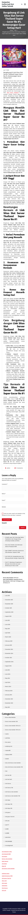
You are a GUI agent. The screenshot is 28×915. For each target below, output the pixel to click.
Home (11, 30)
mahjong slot (8, 746)
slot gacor (7, 812)
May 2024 (7, 678)
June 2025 (7, 624)
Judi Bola (7, 738)
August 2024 (8, 666)
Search (4, 523)
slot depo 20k (8, 808)
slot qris (7, 820)
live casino (8, 742)
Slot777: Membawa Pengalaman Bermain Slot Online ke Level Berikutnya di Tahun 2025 (13, 564)
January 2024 (8, 694)
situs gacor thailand (13, 92)
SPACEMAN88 (8, 841)
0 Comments (19, 468)
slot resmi (4, 883)
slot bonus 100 (9, 787)
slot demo (4, 856)
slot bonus (8, 783)
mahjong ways (5, 873)
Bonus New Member (10, 717)
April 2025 (7, 632)
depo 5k (4, 866)
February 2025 (8, 641)
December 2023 (9, 699)
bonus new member (7, 859)
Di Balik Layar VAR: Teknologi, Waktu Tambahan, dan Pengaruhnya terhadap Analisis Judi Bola (14, 539)
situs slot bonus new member (13, 763)
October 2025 (8, 608)
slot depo (7, 800)
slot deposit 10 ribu (7, 851)
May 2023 (7, 707)
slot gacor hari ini (9, 816)
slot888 (7, 833)
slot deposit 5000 (6, 854)
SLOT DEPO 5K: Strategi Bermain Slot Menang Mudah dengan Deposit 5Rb (14, 557)
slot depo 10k (8, 804)
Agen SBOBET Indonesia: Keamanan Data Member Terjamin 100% (14, 551)
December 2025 (9, 599)
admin (8, 468)
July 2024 (7, 670)
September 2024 (9, 661)
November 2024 (9, 653)
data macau (5, 861)
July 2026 (7, 595)
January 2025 (8, 645)
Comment (5, 484)
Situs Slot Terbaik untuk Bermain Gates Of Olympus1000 (13, 545)
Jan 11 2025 (6, 70)
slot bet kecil (8, 779)
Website (4, 507)
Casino (7, 734)
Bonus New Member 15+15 (10, 577)
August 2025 (8, 616)
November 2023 (9, 703)
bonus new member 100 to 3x (12, 725)
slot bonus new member (11, 791)
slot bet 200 (8, 775)
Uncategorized (9, 845)
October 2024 (8, 657)
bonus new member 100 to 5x (12, 729)
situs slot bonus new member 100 (14, 767)
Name (4, 493)
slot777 (7, 825)
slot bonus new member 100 (12, 796)
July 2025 (7, 620)
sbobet (7, 758)
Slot (15, 30)
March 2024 (8, 686)
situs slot (4, 880)
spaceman (8, 837)
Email (4, 500)
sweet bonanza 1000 (7, 876)
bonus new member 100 (11, 721)
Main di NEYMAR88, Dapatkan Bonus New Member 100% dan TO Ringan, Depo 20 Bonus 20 (13, 581)
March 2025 (8, 637)
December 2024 (9, 649)
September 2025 (9, 612)
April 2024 (7, 682)
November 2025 (9, 603)
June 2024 (7, 674)
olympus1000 (8, 754)
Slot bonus (5, 888)
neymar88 (7, 750)
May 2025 (7, 628)
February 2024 (8, 690)
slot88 (6, 829)
